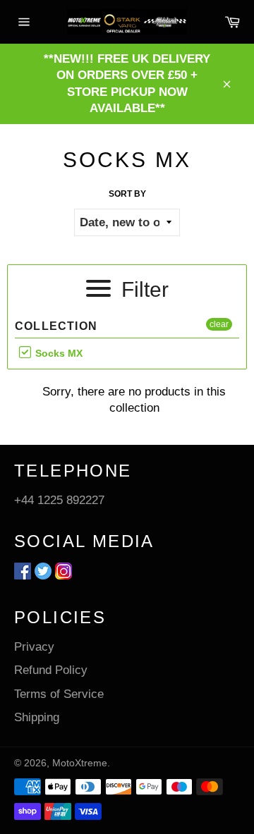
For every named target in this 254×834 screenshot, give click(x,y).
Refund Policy (50, 670)
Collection (56, 326)
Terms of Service (59, 694)
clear (219, 324)
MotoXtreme (79, 763)
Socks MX (57, 353)
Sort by (127, 194)
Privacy (34, 647)
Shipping (36, 717)
